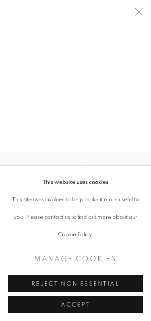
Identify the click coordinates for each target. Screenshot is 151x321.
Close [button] (137, 14)
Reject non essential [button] (75, 284)
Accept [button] (75, 305)
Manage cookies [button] (75, 259)
